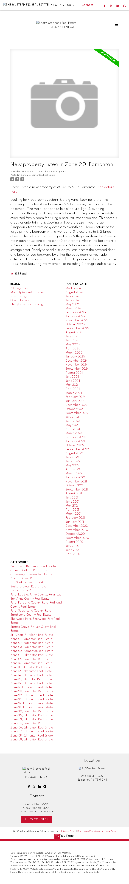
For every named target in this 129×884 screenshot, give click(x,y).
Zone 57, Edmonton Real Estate (31, 731)
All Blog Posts (19, 288)
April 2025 (72, 348)
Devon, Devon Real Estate (27, 578)
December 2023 (76, 405)
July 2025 (72, 336)
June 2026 (72, 300)
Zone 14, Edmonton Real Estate (31, 675)
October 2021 (74, 485)
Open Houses (19, 300)
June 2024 (72, 381)
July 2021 (71, 497)
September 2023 (77, 413)
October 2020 (75, 534)
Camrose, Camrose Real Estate (31, 574)
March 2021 (73, 513)
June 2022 (72, 461)
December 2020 (76, 525)
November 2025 (76, 320)
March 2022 (73, 473)
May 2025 (72, 344)
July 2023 (72, 417)
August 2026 (74, 292)
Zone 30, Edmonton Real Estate (31, 711)
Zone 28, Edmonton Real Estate (31, 707)
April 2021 (72, 509)
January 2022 (75, 477)
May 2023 (72, 425)
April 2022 (72, 469)
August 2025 (74, 332)
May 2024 (72, 384)
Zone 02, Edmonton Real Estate (31, 643)
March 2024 (73, 393)
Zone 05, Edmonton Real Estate (31, 651)
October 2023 (74, 409)
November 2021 (76, 481)
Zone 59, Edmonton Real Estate (31, 739)
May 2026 (72, 304)
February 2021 (75, 517)
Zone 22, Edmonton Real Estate (31, 695)
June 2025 (72, 340)
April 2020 (72, 554)
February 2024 (75, 397)
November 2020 (76, 530)
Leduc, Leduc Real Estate (27, 590)
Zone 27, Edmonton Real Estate (31, 703)
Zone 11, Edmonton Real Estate (30, 667)
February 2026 (75, 312)
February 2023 (75, 437)
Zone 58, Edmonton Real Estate (31, 735)
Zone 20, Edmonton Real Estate (38, 175)
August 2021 (73, 493)
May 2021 (72, 505)
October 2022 (74, 445)
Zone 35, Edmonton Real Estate (31, 715)
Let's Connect (37, 819)
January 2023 (75, 441)
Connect (87, 5)
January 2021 (74, 522)
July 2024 (72, 376)
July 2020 (72, 546)
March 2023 (73, 433)
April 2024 (72, 389)
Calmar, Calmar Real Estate (29, 570)
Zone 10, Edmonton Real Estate (31, 663)
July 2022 (72, 457)
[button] (104, 6)
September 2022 (77, 449)
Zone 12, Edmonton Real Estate (31, 671)
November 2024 (76, 364)
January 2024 (75, 401)
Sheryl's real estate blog (26, 304)
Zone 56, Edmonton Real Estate (31, 727)
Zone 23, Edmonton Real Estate (31, 699)
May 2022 (72, 465)
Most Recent (73, 288)
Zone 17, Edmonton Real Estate (31, 687)
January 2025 (75, 356)
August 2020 (74, 542)
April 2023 (72, 429)
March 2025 (73, 352)
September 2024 (77, 368)
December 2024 (76, 360)
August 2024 (74, 372)
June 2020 (72, 550)
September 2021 (76, 489)
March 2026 (73, 308)
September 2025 (77, 328)
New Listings (19, 296)
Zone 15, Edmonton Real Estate (31, 679)
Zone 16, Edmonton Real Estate (31, 683)
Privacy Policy (68, 831)
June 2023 (72, 421)
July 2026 (72, 296)
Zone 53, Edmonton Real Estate (31, 719)
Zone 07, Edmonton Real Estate (31, 655)
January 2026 (75, 316)
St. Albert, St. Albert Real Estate (31, 635)
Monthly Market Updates (27, 292)
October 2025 (75, 324)
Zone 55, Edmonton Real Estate (31, 723)
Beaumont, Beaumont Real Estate (33, 566)
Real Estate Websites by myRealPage (96, 831)
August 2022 (74, 453)
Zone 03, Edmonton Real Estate (31, 647)
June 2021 (72, 501)
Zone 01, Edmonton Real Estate (31, 639)
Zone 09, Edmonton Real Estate (31, 659)
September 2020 (77, 538)
